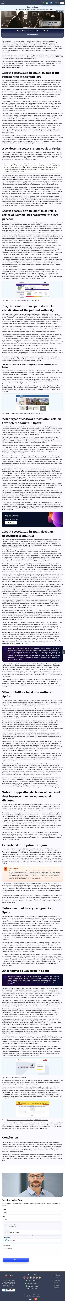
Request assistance (32, 34)
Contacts (56, 1285)
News (56, 1277)
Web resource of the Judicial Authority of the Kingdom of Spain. (25, 413)
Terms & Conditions (36, 1296)
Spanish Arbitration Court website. (17, 1077)
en (56, 2)
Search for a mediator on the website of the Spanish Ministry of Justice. (27, 1120)
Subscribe (10, 1289)
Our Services (56, 1280)
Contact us (11, 522)
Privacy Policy (28, 1296)
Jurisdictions (56, 1282)
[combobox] (7, 1232)
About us (56, 1287)
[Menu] (62, 2)
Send (15, 1259)
